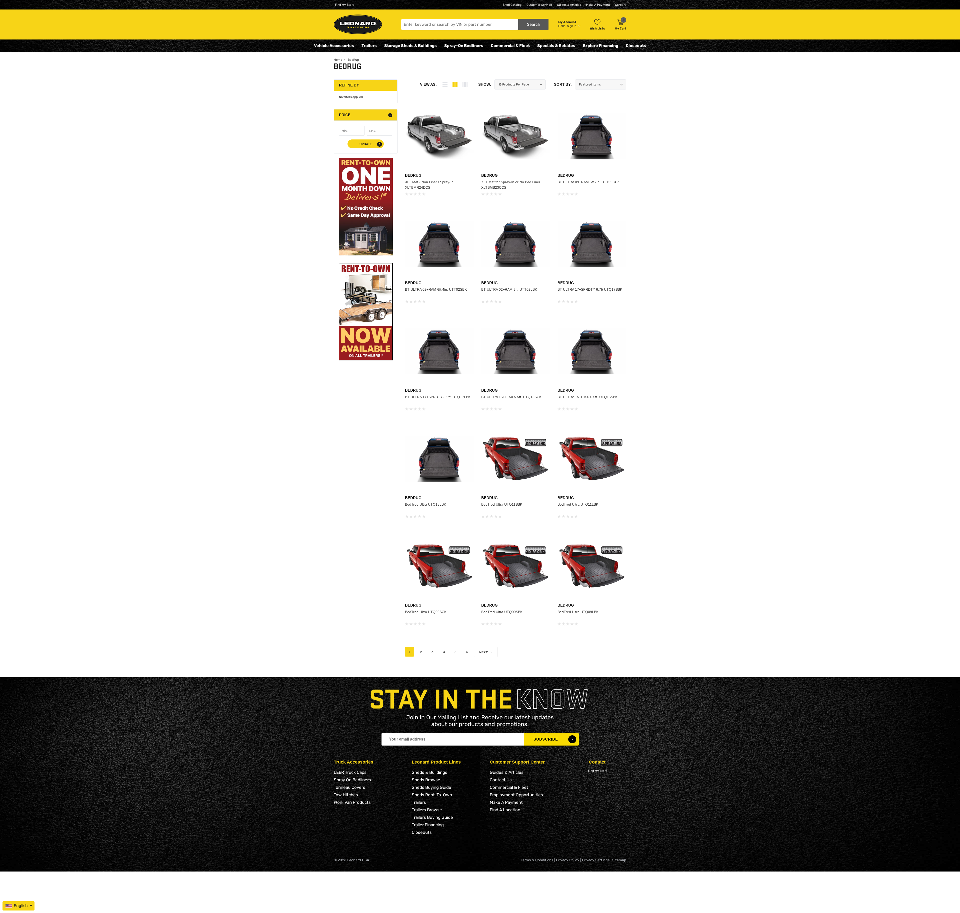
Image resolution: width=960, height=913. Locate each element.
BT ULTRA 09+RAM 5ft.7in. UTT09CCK (589, 182)
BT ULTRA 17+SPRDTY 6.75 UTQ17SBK (590, 289)
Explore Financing (600, 45)
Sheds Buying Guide (431, 787)
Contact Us (501, 780)
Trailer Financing (428, 825)
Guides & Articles (569, 4)
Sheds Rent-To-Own (432, 795)
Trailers (369, 45)
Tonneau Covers (349, 787)
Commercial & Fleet (510, 45)
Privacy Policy (567, 860)
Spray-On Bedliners (463, 45)
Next (483, 652)
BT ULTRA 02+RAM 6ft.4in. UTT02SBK (436, 289)
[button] (474, 24)
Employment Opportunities (516, 795)
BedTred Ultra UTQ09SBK (501, 612)
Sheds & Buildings (429, 772)
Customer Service (539, 4)
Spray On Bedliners (352, 780)
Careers (620, 4)
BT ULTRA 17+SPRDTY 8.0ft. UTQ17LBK (437, 397)
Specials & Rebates (556, 45)
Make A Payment (598, 4)
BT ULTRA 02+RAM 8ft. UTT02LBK (509, 289)
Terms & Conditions (537, 860)
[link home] (358, 24)
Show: (484, 84)
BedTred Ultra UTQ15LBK (425, 504)
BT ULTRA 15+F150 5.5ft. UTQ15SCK (511, 397)
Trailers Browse (427, 810)
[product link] (439, 136)
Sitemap (619, 860)
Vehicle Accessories (334, 45)
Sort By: (563, 84)
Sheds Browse (426, 780)
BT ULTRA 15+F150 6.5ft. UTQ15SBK (588, 397)
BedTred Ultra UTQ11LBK (578, 504)
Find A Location (505, 810)
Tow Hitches (346, 795)
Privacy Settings (596, 860)
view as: (428, 84)
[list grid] (465, 84)
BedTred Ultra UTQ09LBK (578, 612)
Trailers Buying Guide (432, 817)
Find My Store (344, 4)
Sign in (572, 25)
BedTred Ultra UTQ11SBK (501, 504)
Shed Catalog (512, 4)
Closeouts (636, 45)
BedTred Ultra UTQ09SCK (425, 612)
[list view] (445, 84)
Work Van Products (352, 802)
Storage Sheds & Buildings (410, 45)
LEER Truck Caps (350, 772)
